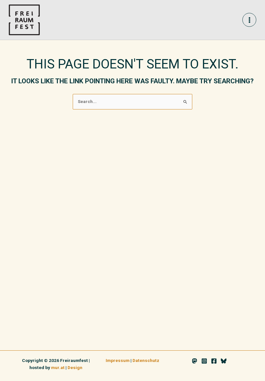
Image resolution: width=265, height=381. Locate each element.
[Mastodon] (194, 361)
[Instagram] (204, 361)
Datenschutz (145, 360)
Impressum (118, 360)
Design (75, 367)
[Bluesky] (224, 361)
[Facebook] (214, 361)
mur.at (58, 367)
